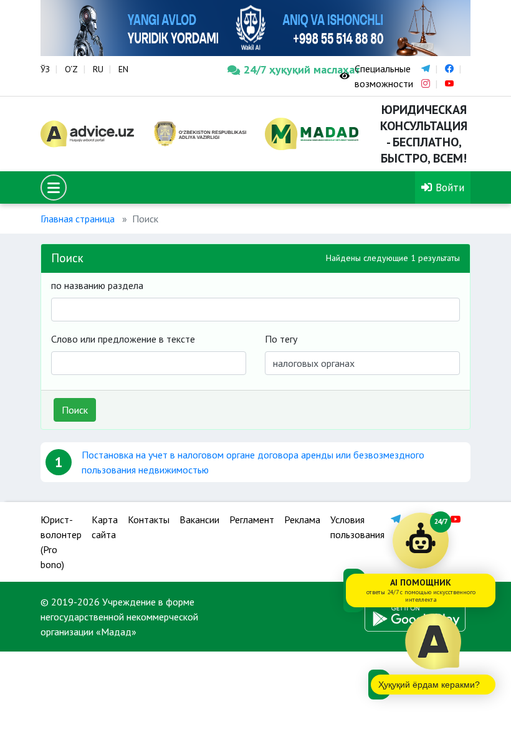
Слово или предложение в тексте (123, 339)
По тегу (281, 339)
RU (98, 69)
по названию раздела (97, 285)
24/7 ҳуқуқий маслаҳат (282, 69)
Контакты (149, 519)
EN (123, 69)
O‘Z (71, 69)
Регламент (251, 519)
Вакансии (199, 519)
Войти (448, 187)
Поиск (75, 410)
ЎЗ (45, 69)
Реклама (302, 519)
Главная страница (78, 218)
